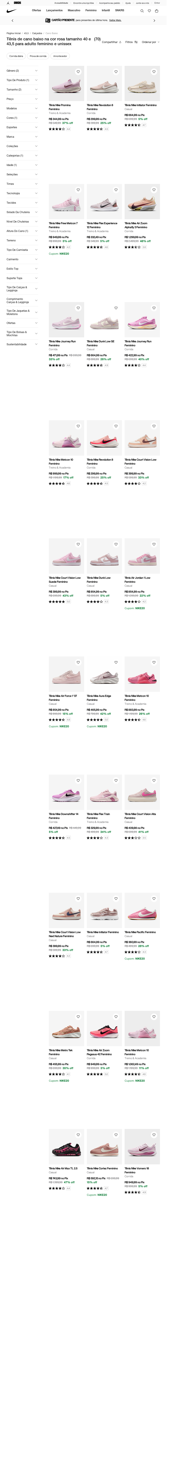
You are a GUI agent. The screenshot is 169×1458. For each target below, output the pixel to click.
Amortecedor (60, 56)
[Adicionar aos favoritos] (78, 71)
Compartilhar (110, 42)
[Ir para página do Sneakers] (17, 2)
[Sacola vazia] (156, 11)
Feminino (91, 10)
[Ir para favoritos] (149, 11)
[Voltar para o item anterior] (12, 20)
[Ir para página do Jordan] (8, 2)
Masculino (74, 10)
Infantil (106, 10)
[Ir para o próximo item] (154, 20)
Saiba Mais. (115, 20)
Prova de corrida (38, 56)
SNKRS (119, 10)
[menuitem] (36, 11)
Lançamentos (54, 10)
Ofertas (36, 10)
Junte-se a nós (142, 3)
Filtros (129, 42)
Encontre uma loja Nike (83, 3)
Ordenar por (149, 42)
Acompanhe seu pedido (109, 3)
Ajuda (128, 3)
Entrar (157, 3)
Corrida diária (16, 56)
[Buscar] (142, 11)
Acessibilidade (61, 2)
